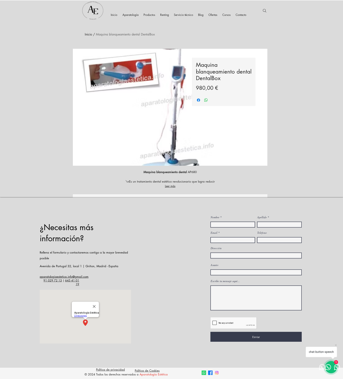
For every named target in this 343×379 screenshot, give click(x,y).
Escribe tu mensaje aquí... (225, 281)
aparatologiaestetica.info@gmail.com (64, 277)
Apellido (262, 217)
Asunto (214, 265)
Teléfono (262, 232)
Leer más (170, 186)
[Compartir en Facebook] (198, 100)
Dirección (216, 248)
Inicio (88, 34)
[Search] (264, 11)
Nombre (215, 217)
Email (214, 232)
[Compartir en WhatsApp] (206, 100)
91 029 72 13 (52, 280)
